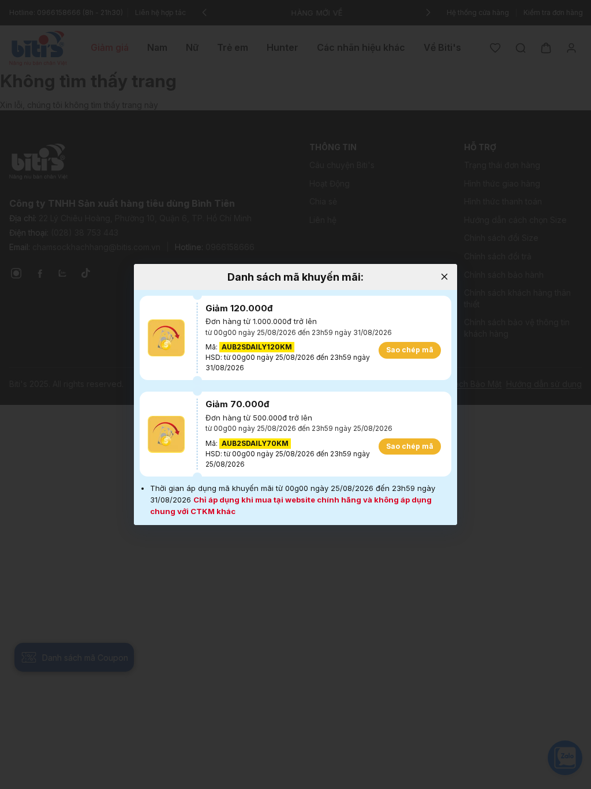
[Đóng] (444, 277)
